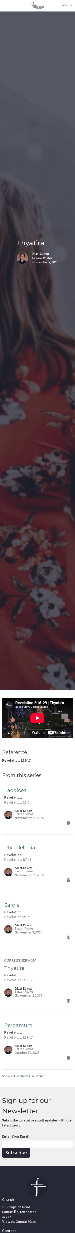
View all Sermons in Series (23, 1076)
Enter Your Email (16, 1136)
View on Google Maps (19, 1222)
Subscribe (16, 1152)
